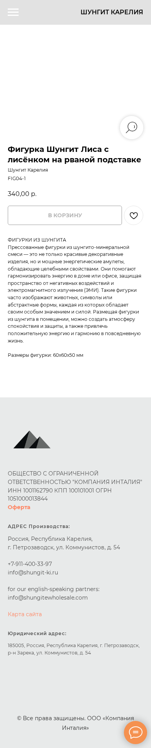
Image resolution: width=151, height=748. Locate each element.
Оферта (19, 507)
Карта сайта (25, 614)
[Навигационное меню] (13, 12)
